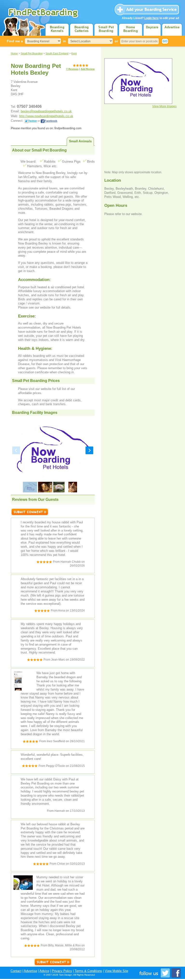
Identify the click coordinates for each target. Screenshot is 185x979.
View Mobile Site (116, 971)
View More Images (164, 106)
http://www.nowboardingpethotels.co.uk (46, 116)
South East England (57, 53)
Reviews (72, 69)
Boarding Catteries (81, 29)
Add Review (88, 69)
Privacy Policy (62, 971)
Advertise (172, 27)
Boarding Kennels (57, 29)
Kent (74, 53)
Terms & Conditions (88, 971)
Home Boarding (130, 29)
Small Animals (80, 141)
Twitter (32, 120)
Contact (16, 971)
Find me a (15, 41)
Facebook (51, 120)
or (116, 41)
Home (14, 53)
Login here (151, 18)
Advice (44, 971)
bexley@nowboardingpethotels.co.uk (46, 111)
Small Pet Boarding (106, 29)
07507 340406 (29, 106)
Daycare (152, 27)
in (64, 41)
